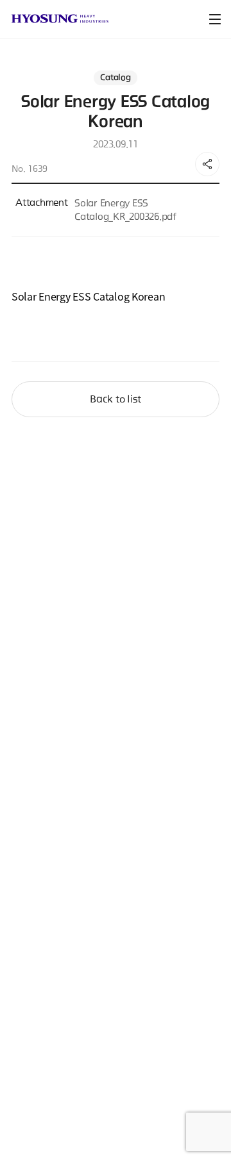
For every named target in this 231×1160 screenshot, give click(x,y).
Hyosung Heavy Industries (60, 18)
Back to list (115, 399)
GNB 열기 (215, 19)
